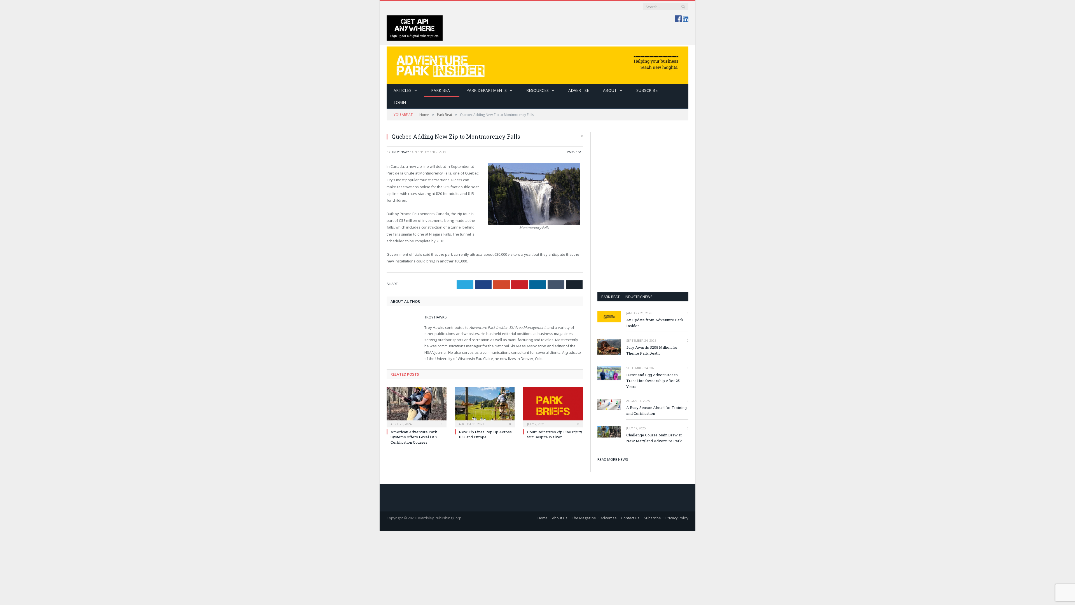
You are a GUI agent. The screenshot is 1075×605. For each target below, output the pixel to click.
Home (543, 517)
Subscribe (652, 517)
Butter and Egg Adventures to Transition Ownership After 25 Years (653, 380)
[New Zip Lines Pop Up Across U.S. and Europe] (485, 406)
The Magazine (584, 517)
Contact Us (630, 517)
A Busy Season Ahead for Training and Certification (656, 410)
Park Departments (486, 90)
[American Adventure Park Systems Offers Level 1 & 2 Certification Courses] (417, 406)
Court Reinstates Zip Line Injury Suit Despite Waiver (554, 434)
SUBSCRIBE (647, 90)
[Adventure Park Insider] (537, 64)
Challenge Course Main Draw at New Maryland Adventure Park (654, 437)
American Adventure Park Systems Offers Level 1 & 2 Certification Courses (414, 437)
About (610, 90)
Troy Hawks (401, 152)
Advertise (578, 90)
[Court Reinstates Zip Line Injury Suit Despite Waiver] (553, 406)
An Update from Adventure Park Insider (655, 322)
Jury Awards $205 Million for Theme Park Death (652, 350)
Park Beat (441, 90)
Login (400, 102)
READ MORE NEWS (612, 459)
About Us (559, 517)
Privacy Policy (676, 517)
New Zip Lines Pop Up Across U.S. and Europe (485, 434)
